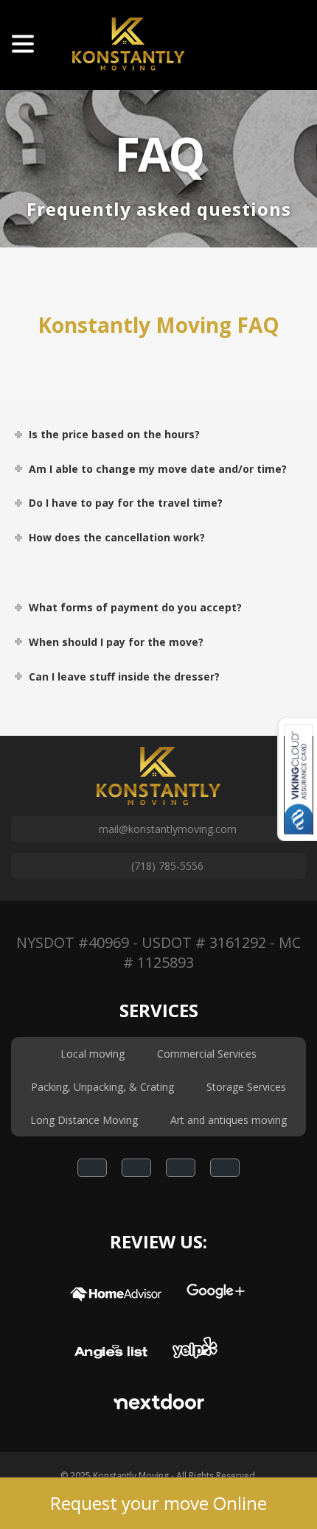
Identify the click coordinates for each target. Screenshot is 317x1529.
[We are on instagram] (180, 1168)
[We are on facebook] (92, 1168)
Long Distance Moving (84, 1120)
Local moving (92, 1054)
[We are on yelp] (225, 1168)
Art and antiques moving (228, 1120)
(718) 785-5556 (167, 866)
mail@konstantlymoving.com (168, 829)
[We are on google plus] (136, 1168)
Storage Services (246, 1087)
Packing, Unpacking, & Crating (102, 1087)
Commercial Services (207, 1054)
